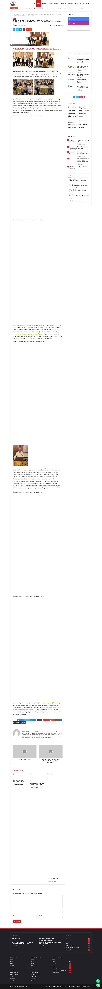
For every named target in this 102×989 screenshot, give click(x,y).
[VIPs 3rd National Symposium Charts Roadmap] (72, 80)
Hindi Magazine (14, 974)
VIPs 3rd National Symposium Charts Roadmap (81, 81)
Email (14, 915)
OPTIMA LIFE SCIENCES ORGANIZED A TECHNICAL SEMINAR (32, 48)
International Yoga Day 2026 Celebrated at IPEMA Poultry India (83, 68)
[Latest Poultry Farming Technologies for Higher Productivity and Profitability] (72, 58)
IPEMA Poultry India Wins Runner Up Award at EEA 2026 (83, 74)
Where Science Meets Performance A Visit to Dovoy (82, 88)
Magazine (56, 3)
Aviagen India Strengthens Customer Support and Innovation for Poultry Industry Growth (37, 785)
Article (67, 941)
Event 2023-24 (69, 945)
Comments (86, 53)
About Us (76, 3)
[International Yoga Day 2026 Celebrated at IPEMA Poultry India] (72, 67)
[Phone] (98, 981)
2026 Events (44, 3)
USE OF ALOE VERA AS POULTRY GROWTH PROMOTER (82, 153)
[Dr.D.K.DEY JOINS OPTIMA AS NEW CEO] (55, 825)
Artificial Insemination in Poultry (78, 166)
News (38, 3)
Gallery (50, 3)
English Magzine (14, 972)
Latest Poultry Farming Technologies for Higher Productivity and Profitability (73, 113)
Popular (78, 53)
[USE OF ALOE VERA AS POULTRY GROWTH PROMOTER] (72, 152)
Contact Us (70, 3)
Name (14, 910)
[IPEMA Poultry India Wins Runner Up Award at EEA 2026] (72, 73)
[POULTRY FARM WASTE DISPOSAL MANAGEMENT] (72, 140)
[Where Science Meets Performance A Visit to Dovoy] (72, 86)
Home (34, 3)
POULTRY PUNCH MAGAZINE (72, 947)
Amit (16, 25)
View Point (63, 3)
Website (40, 915)
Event (67, 943)
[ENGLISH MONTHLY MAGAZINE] (13, 3)
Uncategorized (69, 949)
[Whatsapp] (98, 985)
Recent (70, 53)
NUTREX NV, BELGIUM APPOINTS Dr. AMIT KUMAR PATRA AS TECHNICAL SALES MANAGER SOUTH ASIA (20, 782)
